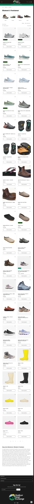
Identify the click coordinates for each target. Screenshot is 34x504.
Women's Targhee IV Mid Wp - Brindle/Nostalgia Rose (7, 271)
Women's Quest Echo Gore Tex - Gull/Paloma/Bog (8, 363)
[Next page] (23, 441)
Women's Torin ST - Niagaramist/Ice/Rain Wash (22, 88)
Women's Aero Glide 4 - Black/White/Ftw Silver (6, 340)
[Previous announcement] (2, 5)
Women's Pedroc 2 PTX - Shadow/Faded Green (24, 111)
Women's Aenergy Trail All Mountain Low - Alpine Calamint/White (23, 271)
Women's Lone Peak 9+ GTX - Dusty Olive (8, 111)
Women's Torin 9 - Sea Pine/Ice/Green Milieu (24, 65)
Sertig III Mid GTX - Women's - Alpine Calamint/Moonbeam (9, 294)
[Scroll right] (32, 17)
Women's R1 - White (21, 42)
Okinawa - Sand (5, 386)
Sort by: (23, 23)
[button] (2, 2)
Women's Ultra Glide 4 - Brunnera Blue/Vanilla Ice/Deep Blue (23, 340)
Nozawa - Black (20, 430)
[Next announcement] (32, 5)
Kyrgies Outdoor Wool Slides (7, 247)
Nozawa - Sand (20, 408)
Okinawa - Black (20, 386)
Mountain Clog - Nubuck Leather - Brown (23, 157)
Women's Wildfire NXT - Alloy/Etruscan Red (9, 134)
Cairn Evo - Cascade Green (22, 133)
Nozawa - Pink (5, 430)
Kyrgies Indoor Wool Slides (22, 202)
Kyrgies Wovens (20, 225)
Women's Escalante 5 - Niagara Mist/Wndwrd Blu (8, 88)
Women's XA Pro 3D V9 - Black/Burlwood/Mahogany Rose (23, 317)
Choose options (9, 46)
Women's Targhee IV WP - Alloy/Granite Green (22, 248)
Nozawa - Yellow (5, 408)
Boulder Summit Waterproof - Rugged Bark (9, 202)
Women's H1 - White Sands (7, 42)
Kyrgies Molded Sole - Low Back (8, 225)
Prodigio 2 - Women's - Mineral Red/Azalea (8, 317)
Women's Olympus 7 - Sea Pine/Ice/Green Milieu (7, 65)
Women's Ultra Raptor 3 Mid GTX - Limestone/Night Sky (23, 294)
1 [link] (10, 441)
